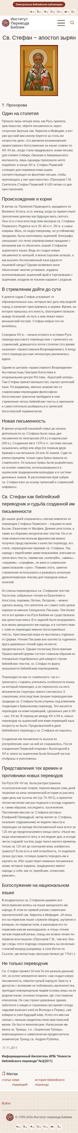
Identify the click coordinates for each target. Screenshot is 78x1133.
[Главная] (5, 23)
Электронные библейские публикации (39, 4)
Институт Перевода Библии (20, 23)
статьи (6, 1080)
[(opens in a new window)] (32, 12)
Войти (6, 1103)
